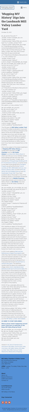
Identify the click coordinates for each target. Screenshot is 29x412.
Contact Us (4, 380)
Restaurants (12, 351)
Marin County (5, 389)
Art (8, 344)
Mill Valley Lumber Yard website (15, 318)
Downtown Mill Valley (7, 346)
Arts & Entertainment (16, 344)
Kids (24, 346)
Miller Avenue (14, 350)
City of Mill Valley (6, 387)
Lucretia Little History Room (15, 154)
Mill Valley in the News (8, 392)
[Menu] (22, 2)
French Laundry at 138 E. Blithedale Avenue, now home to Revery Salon (13, 167)
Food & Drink (18, 346)
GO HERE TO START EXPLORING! (11, 321)
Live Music (4, 348)
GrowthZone (23, 409)
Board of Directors (6, 377)
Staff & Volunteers (6, 378)
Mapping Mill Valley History (11, 149)
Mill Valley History (13, 348)
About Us (4, 375)
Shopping (19, 351)
